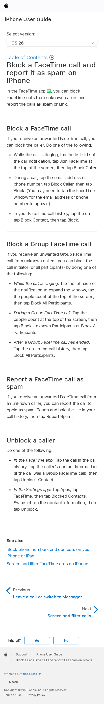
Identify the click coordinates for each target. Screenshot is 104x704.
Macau (13, 682)
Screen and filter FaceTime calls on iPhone (47, 563)
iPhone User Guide (28, 19)
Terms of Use (12, 695)
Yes (37, 640)
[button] (31, 57)
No (66, 640)
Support (21, 654)
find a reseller (32, 674)
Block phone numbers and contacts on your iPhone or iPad (49, 552)
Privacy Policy (36, 695)
